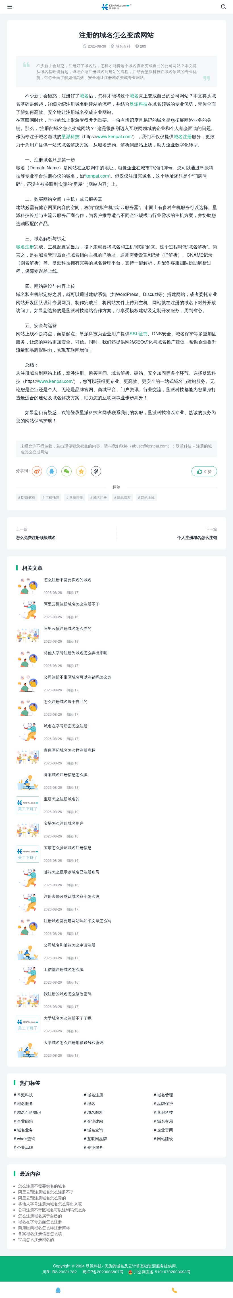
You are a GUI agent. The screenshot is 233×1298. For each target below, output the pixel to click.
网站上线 (148, 497)
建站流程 (124, 497)
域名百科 (123, 46)
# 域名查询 (93, 1130)
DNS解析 (28, 497)
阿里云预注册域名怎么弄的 (42, 1198)
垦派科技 (139, 104)
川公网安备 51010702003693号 (162, 1271)
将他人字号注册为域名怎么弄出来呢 (50, 1204)
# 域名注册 (93, 1095)
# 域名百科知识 (27, 1112)
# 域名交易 (163, 1121)
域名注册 (183, 136)
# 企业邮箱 (23, 1121)
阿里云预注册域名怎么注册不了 (46, 1192)
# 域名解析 (93, 1112)
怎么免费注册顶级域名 (36, 533)
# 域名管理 (163, 1095)
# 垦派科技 (23, 1095)
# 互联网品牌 (95, 1139)
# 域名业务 (23, 1130)
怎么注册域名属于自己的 (40, 1215)
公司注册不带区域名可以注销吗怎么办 (52, 1209)
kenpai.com (97, 175)
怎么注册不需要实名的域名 (42, 1186)
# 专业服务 (93, 1147)
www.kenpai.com (114, 136)
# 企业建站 (93, 1121)
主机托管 (52, 497)
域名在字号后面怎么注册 (40, 1221)
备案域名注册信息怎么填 (40, 1233)
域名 (84, 95)
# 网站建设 (163, 1139)
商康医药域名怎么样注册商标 (44, 1227)
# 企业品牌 (23, 1147)
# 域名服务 (23, 1103)
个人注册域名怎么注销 (197, 533)
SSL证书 (138, 333)
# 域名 (89, 1103)
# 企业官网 (163, 1130)
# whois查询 (24, 1139)
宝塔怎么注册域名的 (36, 1239)
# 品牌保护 (163, 1103)
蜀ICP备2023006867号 (103, 1271)
